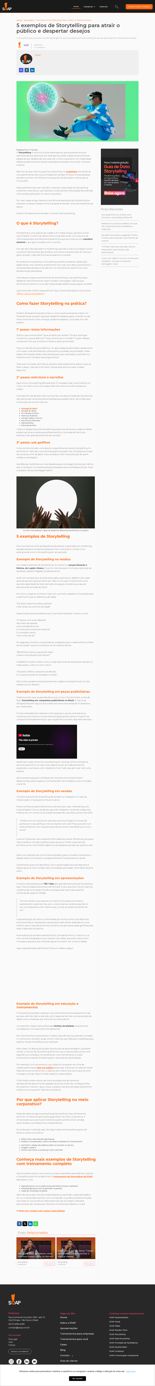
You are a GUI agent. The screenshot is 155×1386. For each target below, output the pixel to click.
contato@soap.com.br (19, 1328)
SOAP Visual (114, 1322)
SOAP (26, 45)
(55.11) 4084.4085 (16, 1324)
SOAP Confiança (116, 1351)
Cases (63, 1344)
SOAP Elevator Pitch (118, 1330)
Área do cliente (69, 1361)
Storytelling (29, 20)
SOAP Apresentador (118, 1347)
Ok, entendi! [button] (77, 1378)
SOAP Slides (114, 1326)
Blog (63, 1350)
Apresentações (68, 1328)
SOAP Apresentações (118, 1317)
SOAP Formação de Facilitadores (123, 1343)
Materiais (104, 7)
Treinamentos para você (74, 1339)
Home (76, 6)
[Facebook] (27, 70)
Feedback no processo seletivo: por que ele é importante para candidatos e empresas (119, 226)
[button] (89, 6)
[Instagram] (21, 70)
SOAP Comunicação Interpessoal (123, 1355)
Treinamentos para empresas (77, 1333)
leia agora (49, 1264)
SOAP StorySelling (117, 1334)
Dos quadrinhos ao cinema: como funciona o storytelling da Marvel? (116, 216)
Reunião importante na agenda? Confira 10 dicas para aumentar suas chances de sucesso (119, 238)
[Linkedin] (32, 70)
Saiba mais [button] (131, 1371)
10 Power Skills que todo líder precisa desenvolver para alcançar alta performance (118, 249)
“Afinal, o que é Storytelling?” (30, 294)
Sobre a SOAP (68, 1323)
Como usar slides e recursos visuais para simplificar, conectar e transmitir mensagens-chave (119, 261)
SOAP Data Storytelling (119, 1338)
